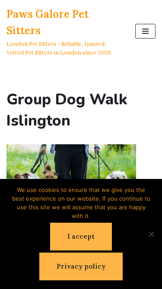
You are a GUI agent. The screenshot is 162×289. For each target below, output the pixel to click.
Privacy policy (81, 266)
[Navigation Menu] (145, 31)
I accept (81, 236)
